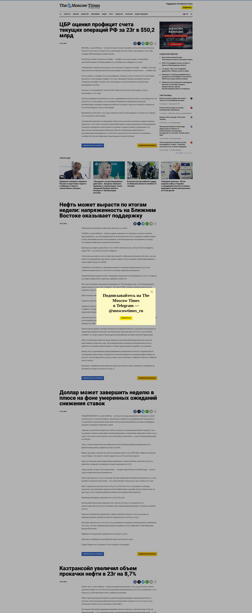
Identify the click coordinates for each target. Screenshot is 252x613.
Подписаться (126, 318)
